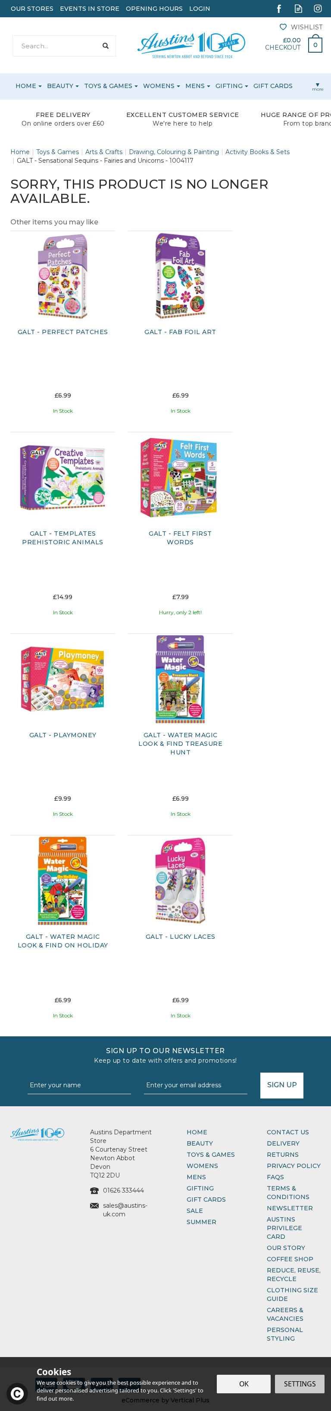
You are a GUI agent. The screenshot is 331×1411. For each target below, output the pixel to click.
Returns (283, 1154)
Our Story (286, 1248)
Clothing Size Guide (292, 1294)
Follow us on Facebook (279, 8)
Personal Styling (285, 1334)
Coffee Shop (290, 1259)
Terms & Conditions (288, 1192)
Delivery (283, 1143)
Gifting (200, 1188)
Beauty (200, 1143)
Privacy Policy (294, 1166)
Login (199, 9)
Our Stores (32, 9)
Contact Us (288, 1132)
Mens (196, 1177)
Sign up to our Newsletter (165, 1055)
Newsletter (290, 1208)
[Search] (105, 46)
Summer (201, 1222)
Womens (202, 1166)
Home (197, 1132)
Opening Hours (154, 9)
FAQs (275, 1177)
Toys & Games (211, 1154)
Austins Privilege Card (284, 1228)
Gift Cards (206, 1199)
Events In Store (89, 9)
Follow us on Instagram (317, 8)
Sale (195, 1211)
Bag (312, 43)
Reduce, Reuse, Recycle (294, 1274)
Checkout (282, 47)
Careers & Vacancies (285, 1314)
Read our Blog (298, 8)
